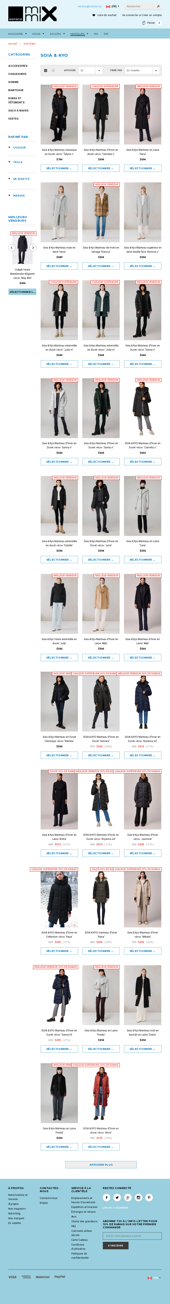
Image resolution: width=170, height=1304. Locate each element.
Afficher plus (101, 1164)
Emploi (44, 1202)
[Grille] (45, 70)
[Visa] (12, 1277)
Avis (73, 1216)
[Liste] (53, 70)
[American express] (26, 1277)
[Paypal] (59, 1277)
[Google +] (128, 1197)
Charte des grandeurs (84, 1221)
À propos (13, 1204)
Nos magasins (17, 1208)
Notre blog (14, 1213)
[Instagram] (138, 1197)
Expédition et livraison (84, 1207)
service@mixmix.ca (89, 6)
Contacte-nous (48, 1198)
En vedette (14, 1223)
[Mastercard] (43, 1277)
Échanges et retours (83, 1211)
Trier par (116, 70)
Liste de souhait (107, 15)
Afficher (70, 70)
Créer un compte (152, 15)
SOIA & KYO (29, 43)
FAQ (73, 1226)
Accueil (12, 43)
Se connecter (130, 15)
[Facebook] (106, 1197)
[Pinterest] (149, 1197)
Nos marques (16, 1218)
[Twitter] (117, 1197)
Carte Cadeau (79, 1239)
